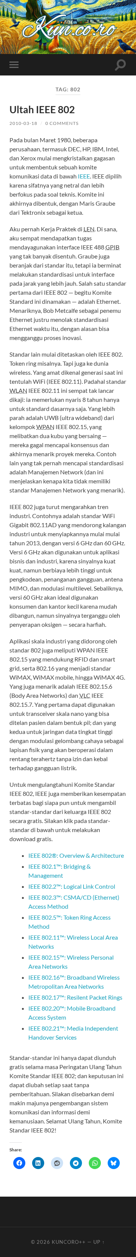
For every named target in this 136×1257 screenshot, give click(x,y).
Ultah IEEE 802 (42, 109)
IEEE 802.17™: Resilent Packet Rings (75, 997)
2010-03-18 (23, 123)
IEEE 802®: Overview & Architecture (76, 855)
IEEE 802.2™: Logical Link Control (71, 886)
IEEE (84, 176)
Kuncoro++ (69, 1242)
